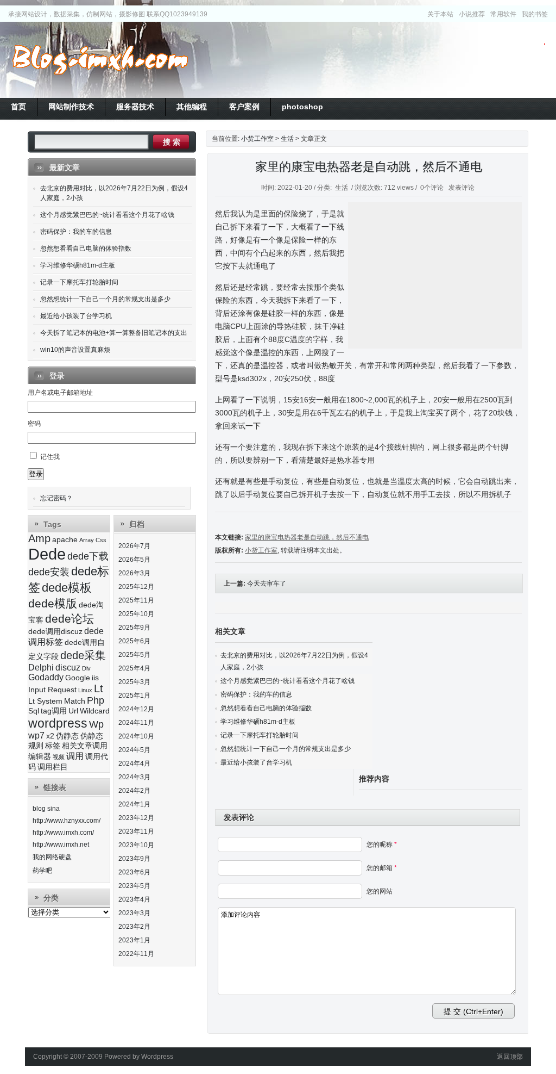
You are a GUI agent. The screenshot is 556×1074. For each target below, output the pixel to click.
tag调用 (54, 711)
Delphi (41, 667)
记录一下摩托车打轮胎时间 (259, 735)
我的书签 (535, 14)
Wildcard (95, 711)
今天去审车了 (266, 583)
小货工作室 (100, 60)
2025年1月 (134, 695)
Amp (39, 538)
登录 (36, 474)
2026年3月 (134, 573)
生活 (287, 138)
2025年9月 (134, 627)
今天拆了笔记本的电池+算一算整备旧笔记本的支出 (113, 333)
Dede (47, 554)
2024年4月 (134, 763)
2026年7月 (134, 546)
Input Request (52, 690)
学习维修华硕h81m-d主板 (257, 721)
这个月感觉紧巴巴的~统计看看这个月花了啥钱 (287, 681)
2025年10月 (136, 614)
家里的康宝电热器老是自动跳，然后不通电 (368, 166)
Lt (98, 688)
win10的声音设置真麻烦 (75, 349)
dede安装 (49, 572)
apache (65, 540)
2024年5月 (134, 750)
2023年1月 (134, 940)
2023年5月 (134, 886)
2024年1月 (134, 804)
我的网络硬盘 (52, 857)
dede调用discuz (55, 632)
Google (77, 678)
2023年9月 (134, 858)
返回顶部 (510, 1056)
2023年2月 (134, 926)
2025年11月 (136, 600)
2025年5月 (134, 655)
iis (95, 678)
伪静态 (67, 736)
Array (86, 540)
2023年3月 (134, 913)
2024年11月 (136, 723)
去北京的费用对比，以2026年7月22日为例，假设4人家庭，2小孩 (114, 193)
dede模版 (52, 603)
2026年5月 (134, 559)
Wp (96, 724)
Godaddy (46, 677)
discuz (67, 667)
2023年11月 (136, 831)
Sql (33, 711)
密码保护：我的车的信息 (256, 694)
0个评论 (432, 187)
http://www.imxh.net (61, 844)
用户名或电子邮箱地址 (60, 392)
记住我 (50, 457)
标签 (52, 746)
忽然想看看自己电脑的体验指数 (266, 708)
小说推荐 (472, 14)
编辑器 (39, 757)
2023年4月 (134, 899)
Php (95, 700)
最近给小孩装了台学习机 (256, 762)
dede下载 (88, 556)
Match (74, 701)
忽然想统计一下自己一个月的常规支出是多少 (285, 749)
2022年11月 (136, 954)
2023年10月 (136, 845)
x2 (50, 736)
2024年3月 (134, 777)
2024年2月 (134, 790)
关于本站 (440, 14)
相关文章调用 (85, 746)
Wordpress (157, 1056)
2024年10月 (136, 736)
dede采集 (83, 655)
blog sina (46, 808)
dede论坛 (69, 618)
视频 (59, 757)
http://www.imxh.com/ (63, 832)
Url (73, 711)
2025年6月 (134, 641)
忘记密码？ (56, 498)
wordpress (57, 723)
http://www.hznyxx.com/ (66, 820)
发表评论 (461, 187)
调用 (75, 756)
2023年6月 (134, 872)
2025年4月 (134, 668)
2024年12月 (136, 709)
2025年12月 (136, 587)
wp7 (36, 735)
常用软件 (503, 14)
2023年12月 (136, 818)
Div (86, 668)
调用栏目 (52, 767)
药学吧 (42, 870)
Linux (85, 690)
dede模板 (67, 587)
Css (101, 540)
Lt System (45, 701)
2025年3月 (134, 682)
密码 (34, 423)
